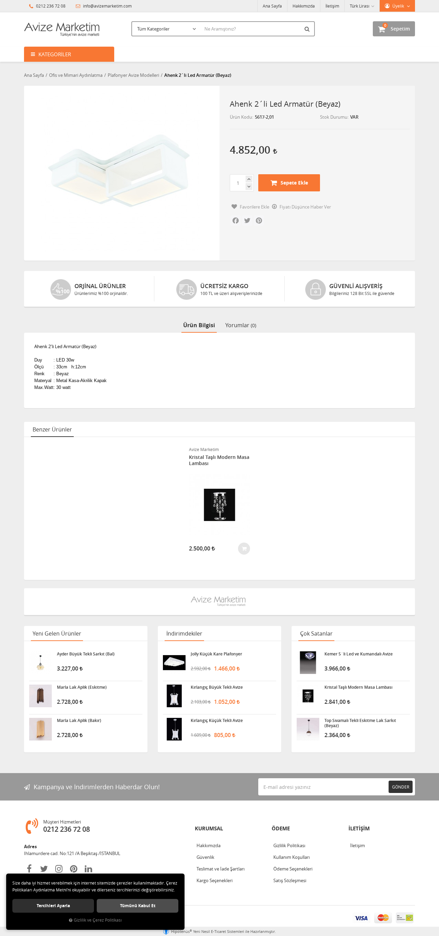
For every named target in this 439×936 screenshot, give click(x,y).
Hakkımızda (304, 6)
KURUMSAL (209, 828)
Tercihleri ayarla (53, 906)
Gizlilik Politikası (289, 845)
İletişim (332, 6)
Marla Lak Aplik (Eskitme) (82, 687)
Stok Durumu (333, 117)
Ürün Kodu (241, 117)
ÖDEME (281, 828)
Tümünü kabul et (137, 906)
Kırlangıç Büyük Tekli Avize (217, 687)
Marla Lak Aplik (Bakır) (79, 720)
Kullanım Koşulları (291, 857)
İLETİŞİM (359, 828)
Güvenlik (205, 857)
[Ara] (308, 28)
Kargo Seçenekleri (215, 880)
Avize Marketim (204, 449)
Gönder (400, 787)
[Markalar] (219, 602)
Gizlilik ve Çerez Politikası (98, 920)
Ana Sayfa (272, 6)
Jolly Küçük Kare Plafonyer (216, 654)
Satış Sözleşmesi (289, 880)
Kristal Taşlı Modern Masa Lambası (219, 460)
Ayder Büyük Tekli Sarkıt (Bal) (86, 654)
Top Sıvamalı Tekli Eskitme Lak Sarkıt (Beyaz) (360, 723)
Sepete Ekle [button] (294, 182)
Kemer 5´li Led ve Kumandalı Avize (358, 654)
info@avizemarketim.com (107, 6)
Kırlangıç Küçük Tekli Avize (217, 720)
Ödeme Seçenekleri (292, 869)
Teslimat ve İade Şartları (221, 869)
